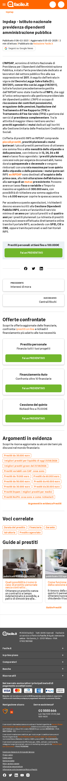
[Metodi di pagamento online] (33, 690)
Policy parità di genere (11, 764)
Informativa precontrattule (13, 767)
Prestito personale (33, 344)
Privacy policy (8, 755)
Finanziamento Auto (33, 374)
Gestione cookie (8, 761)
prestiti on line (25, 329)
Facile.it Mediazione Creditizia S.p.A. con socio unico (37, 737)
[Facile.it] (18, 6)
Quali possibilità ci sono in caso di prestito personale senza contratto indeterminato (21, 586)
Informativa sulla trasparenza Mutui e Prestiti (20, 769)
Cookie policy (7, 758)
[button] (4, 5)
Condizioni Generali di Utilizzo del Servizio (18, 752)
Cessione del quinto (33, 404)
